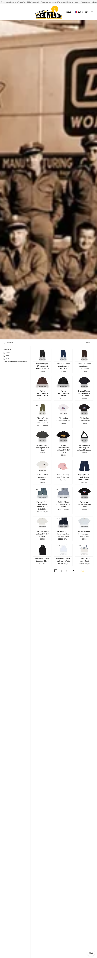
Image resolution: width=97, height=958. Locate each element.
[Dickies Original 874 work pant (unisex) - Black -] (42, 355)
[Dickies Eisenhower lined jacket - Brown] (42, 382)
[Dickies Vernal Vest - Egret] (84, 550)
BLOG (7, 356)
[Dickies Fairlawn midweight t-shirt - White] (42, 523)
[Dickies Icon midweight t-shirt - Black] (84, 493)
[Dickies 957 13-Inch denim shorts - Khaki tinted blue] (42, 493)
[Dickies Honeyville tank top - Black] (42, 550)
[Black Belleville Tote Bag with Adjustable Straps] (84, 436)
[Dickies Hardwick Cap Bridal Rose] (63, 466)
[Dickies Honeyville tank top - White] (63, 550)
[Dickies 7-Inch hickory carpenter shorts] (63, 493)
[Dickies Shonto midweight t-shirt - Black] (42, 436)
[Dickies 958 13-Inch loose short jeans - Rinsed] (63, 523)
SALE (7, 358)
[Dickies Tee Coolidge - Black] (84, 409)
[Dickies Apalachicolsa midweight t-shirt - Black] (63, 436)
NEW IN (8, 353)
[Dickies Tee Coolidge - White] (63, 409)
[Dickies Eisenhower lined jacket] (63, 382)
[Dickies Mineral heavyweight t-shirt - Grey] (84, 523)
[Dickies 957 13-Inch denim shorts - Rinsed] (84, 466)
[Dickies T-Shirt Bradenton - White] (42, 466)
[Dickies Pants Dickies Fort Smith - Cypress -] (42, 409)
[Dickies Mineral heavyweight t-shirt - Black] (84, 382)
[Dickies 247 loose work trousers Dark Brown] (84, 355)
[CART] (92, 12)
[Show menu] (4, 12)
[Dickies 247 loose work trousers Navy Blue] (63, 355)
